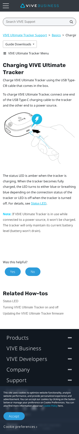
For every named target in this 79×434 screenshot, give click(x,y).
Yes (12, 271)
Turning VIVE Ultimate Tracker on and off (30, 307)
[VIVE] (39, 6)
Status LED (38, 203)
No (33, 271)
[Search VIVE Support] (70, 22)
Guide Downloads (18, 44)
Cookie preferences (19, 426)
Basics (56, 35)
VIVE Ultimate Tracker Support (25, 35)
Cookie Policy (50, 405)
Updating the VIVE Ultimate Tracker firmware (33, 313)
